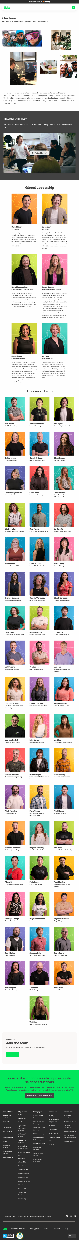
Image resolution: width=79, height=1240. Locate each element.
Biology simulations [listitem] (70, 1131)
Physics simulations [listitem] (70, 1122)
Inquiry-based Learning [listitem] (37, 1148)
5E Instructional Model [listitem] (38, 1117)
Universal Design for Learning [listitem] (38, 1139)
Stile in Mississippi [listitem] (23, 1173)
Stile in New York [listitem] (23, 1185)
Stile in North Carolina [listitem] (22, 1194)
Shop (66, 1228)
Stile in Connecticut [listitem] (22, 1157)
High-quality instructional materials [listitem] (22, 1128)
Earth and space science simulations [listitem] (70, 1136)
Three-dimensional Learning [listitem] (39, 1129)
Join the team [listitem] (53, 1129)
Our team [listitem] (52, 1125)
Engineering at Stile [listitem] (55, 1133)
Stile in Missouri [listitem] (23, 1177)
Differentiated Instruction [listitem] (37, 1160)
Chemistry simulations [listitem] (67, 1127)
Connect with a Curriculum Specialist (39, 1095)
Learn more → (12, 1055)
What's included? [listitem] (8, 1137)
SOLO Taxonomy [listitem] (38, 1134)
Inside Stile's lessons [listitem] (6, 1123)
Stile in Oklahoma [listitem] (23, 1189)
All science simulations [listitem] (67, 1117)
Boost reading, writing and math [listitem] (23, 1147)
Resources (56, 1228)
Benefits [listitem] (20, 1122)
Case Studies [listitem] (22, 1118)
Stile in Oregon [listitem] (22, 1199)
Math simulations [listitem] (69, 1141)
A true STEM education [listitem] (22, 1141)
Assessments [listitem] (7, 1128)
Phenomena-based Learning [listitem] (39, 1123)
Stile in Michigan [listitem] (23, 1169)
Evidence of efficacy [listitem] (22, 1135)
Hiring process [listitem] (53, 1141)
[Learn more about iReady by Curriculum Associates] (39, 2)
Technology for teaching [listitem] (7, 1152)
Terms (46, 1228)
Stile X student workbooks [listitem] (7, 1133)
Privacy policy (34, 1228)
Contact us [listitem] (52, 1145)
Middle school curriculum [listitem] (7, 1117)
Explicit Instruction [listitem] (39, 1143)
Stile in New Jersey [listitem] (24, 1181)
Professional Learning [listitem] (6, 1146)
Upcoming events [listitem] (54, 1137)
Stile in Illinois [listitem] (22, 1166)
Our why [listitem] (51, 1115)
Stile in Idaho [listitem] (22, 1162)
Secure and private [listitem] (24, 1152)
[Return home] (5, 1229)
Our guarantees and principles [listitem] (54, 1121)
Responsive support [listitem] (9, 1157)
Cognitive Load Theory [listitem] (38, 1155)
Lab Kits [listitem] (5, 1141)
